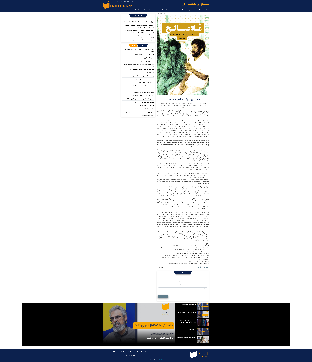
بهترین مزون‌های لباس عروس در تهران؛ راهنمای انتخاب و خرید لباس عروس (139, 50)
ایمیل (180, 281)
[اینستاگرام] (129, 355)
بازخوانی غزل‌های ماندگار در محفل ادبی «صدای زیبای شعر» (140, 33)
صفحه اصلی (206, 13)
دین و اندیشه (173, 10)
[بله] (127, 355)
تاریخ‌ (190, 10)
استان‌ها (149, 10)
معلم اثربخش (151, 89)
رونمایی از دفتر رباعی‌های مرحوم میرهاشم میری (143, 54)
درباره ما (130, 352)
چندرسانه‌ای (137, 10)
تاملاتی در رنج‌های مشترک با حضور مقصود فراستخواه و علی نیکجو (140, 112)
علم (187, 10)
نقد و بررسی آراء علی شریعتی (148, 115)
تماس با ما (136, 352)
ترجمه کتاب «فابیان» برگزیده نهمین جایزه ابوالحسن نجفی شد (139, 40)
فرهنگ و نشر (164, 10)
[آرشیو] (124, 355)
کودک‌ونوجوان (181, 10)
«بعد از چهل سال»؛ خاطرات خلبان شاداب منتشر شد (143, 76)
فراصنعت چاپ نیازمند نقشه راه (188, 304)
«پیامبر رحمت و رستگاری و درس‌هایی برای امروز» (143, 86)
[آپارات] (134, 355)
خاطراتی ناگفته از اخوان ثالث (148, 58)
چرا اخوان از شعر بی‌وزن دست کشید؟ (186, 312)
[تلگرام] (132, 355)
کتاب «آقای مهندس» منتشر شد (146, 38)
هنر (199, 10)
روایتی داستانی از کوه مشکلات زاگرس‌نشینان (144, 105)
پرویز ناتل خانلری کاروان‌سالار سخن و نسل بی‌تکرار (142, 28)
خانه (207, 10)
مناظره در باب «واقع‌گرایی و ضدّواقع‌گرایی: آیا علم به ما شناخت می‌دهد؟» (138, 79)
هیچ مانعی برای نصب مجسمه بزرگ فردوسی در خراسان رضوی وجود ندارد (138, 22)
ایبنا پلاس (143, 10)
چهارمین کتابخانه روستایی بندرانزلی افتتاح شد (144, 92)
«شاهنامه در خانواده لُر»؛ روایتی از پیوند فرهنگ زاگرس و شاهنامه (138, 25)
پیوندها (125, 352)
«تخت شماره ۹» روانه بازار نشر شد (147, 61)
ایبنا (195, 4)
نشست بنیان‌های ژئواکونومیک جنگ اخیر (145, 82)
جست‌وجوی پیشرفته (117, 352)
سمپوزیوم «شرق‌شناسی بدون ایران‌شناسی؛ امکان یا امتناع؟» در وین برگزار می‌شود (138, 65)
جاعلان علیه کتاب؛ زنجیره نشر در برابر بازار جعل (144, 102)
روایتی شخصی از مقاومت (148, 109)
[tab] (142, 45)
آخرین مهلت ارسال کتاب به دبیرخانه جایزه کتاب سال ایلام (142, 69)
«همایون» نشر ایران (150, 73)
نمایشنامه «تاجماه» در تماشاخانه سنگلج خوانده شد (143, 96)
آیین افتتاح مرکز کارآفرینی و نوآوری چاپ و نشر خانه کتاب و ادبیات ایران (187, 322)
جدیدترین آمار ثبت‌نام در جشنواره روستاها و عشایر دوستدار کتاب (140, 99)
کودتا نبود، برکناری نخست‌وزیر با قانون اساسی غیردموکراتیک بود (139, 30)
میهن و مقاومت (156, 10)
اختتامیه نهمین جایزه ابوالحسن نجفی (186, 337)
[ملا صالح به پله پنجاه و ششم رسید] (183, 55)
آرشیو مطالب (143, 352)
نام (207, 281)
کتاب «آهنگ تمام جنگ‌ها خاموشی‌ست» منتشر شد (142, 35)
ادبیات (203, 10)
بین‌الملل (195, 10)
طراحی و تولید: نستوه (154, 359)
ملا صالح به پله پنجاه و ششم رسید (183, 99)
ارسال (163, 297)
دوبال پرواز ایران (192, 329)
